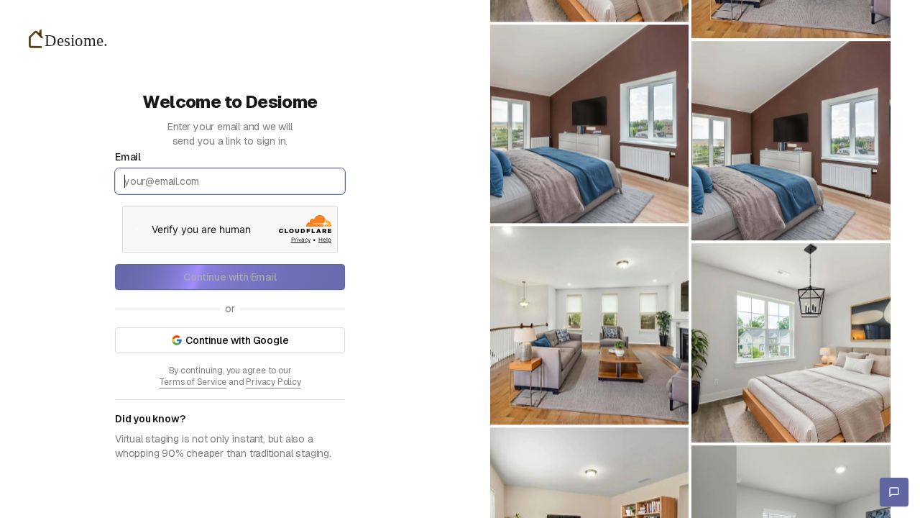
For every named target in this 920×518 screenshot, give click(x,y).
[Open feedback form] (894, 492)
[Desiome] (72, 39)
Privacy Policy (273, 382)
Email (128, 156)
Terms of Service (192, 382)
